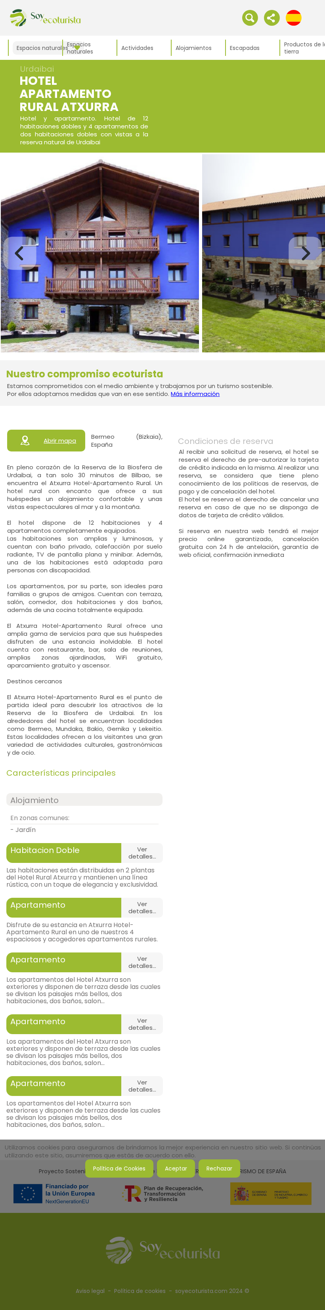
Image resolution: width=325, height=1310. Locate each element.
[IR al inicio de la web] (45, 17)
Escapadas (245, 48)
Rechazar (219, 1168)
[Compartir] (272, 17)
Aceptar (176, 1168)
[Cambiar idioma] (294, 17)
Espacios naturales (80, 48)
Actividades (137, 48)
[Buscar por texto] (250, 17)
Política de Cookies (119, 1168)
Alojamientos (194, 48)
